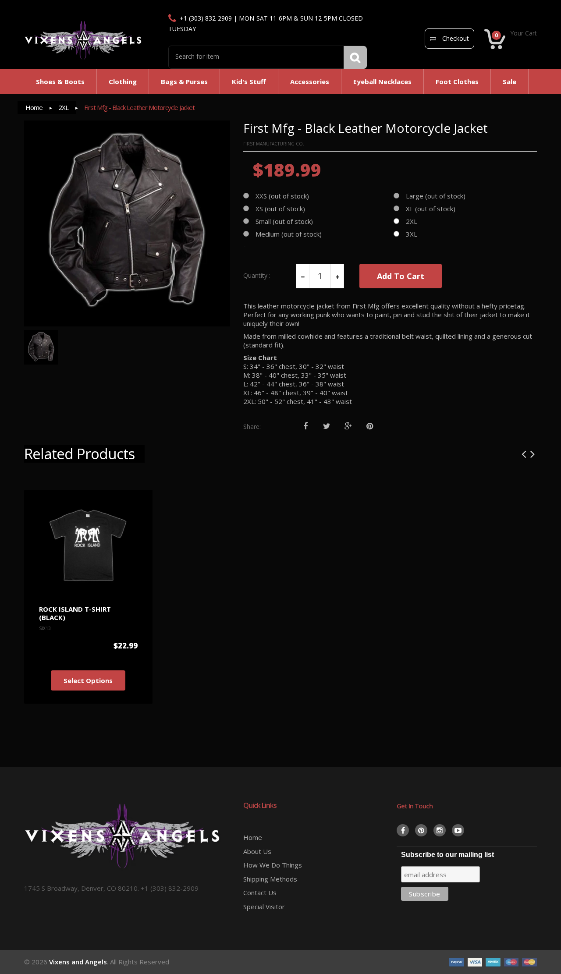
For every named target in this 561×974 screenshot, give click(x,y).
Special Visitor (264, 906)
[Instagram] (439, 830)
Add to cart (400, 276)
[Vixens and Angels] (83, 39)
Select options (88, 680)
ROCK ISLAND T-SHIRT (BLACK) (75, 613)
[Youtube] (458, 830)
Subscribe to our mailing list (447, 854)
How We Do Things (272, 865)
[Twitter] (326, 426)
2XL (63, 107)
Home (34, 107)
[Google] (348, 426)
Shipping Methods (270, 879)
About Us (257, 851)
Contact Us (260, 892)
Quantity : (256, 276)
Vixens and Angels (78, 961)
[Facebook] (305, 426)
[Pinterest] (369, 426)
